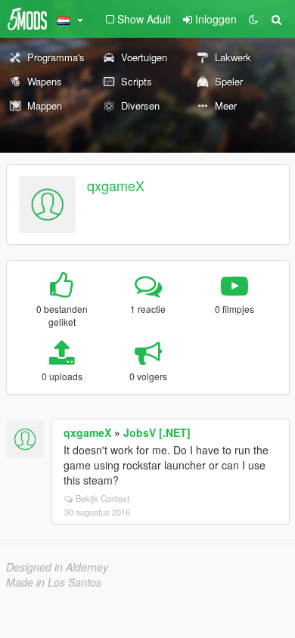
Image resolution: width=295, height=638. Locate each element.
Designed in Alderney (57, 567)
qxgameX (115, 185)
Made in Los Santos (53, 582)
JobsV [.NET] (157, 432)
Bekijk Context (102, 498)
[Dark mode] (253, 19)
